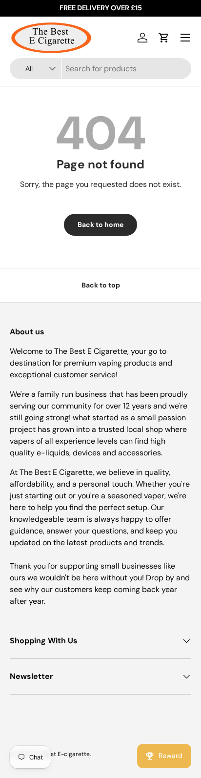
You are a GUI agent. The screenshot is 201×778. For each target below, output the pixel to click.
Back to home (100, 224)
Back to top (100, 285)
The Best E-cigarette (61, 754)
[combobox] (100, 68)
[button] (164, 37)
